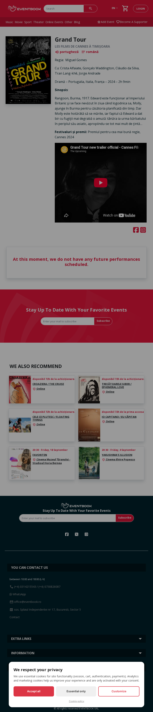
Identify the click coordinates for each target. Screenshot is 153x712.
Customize (119, 691)
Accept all (33, 691)
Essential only (76, 691)
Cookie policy (76, 701)
